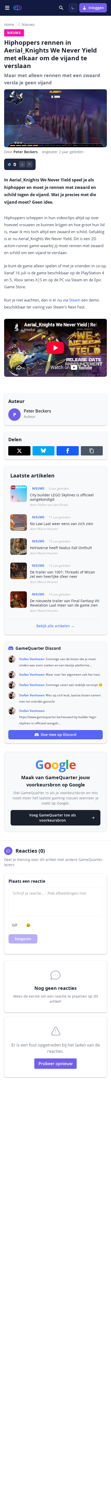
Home (9, 24)
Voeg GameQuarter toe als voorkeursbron (52, 818)
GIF (14, 925)
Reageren (23, 938)
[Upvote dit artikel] (22, 164)
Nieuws (28, 24)
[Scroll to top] (101, 1456)
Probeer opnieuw (55, 1063)
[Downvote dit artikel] (29, 164)
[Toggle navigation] (7, 8)
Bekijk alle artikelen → (55, 625)
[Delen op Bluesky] (44, 450)
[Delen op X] (19, 450)
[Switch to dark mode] (73, 8)
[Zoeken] (62, 7)
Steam (74, 300)
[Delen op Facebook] (68, 450)
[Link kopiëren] (92, 450)
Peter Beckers (25, 151)
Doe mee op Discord (58, 734)
